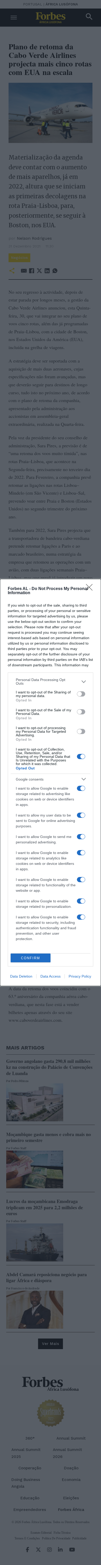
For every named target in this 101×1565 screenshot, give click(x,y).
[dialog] (50, 782)
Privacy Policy (80, 976)
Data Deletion (21, 976)
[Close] (91, 589)
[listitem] (50, 681)
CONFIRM (30, 958)
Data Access (50, 976)
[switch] (81, 694)
